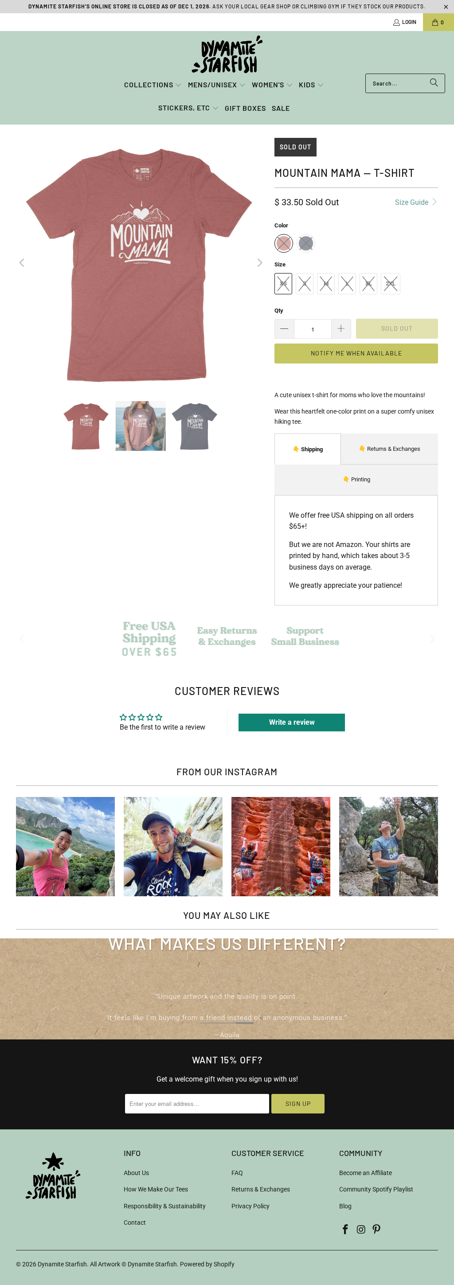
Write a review (292, 722)
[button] (153, 85)
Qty (278, 310)
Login (409, 22)
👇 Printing (356, 479)
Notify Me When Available (356, 353)
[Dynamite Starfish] (227, 54)
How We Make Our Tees (156, 1189)
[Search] (434, 83)
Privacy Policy (250, 1206)
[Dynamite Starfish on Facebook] (345, 1230)
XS (283, 283)
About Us (136, 1172)
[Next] (259, 263)
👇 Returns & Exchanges (389, 448)
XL (368, 283)
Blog (345, 1206)
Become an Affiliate (365, 1172)
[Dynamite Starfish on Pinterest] (377, 1230)
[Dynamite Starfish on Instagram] (361, 1230)
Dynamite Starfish (62, 1264)
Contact (135, 1222)
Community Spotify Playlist (376, 1189)
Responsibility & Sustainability (165, 1206)
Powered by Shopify (207, 1264)
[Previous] (23, 263)
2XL (390, 283)
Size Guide (412, 202)
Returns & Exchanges (260, 1189)
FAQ (237, 1172)
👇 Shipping (308, 449)
